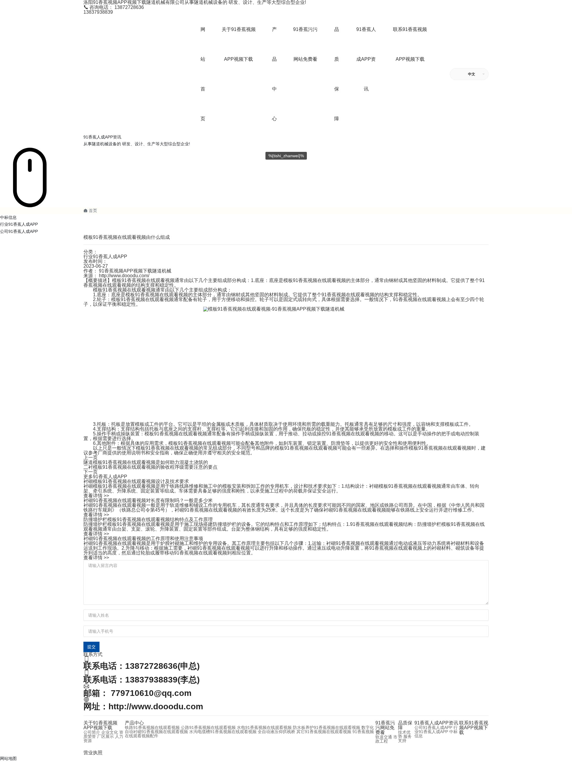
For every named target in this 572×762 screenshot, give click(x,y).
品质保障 (405, 725)
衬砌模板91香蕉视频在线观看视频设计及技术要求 (136, 481)
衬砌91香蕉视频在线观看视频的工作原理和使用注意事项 (143, 538)
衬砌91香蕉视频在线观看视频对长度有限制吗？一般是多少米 (148, 500)
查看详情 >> (96, 495)
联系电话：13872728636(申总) (141, 666)
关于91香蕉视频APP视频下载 (100, 725)
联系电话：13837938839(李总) (141, 679)
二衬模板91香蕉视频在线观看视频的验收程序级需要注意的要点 (150, 467)
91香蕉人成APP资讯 (436, 722)
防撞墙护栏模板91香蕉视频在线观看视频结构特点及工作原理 (148, 519)
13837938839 (98, 12)
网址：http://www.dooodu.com (143, 706)
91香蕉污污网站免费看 (385, 727)
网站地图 (8, 758)
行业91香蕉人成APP (19, 224)
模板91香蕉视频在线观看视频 (124, 289)
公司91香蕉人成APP (19, 231)
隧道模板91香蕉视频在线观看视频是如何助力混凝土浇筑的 (145, 462)
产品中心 (134, 722)
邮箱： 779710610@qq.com (137, 693)
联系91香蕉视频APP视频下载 (473, 727)
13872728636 (113, 7)
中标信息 (8, 217)
